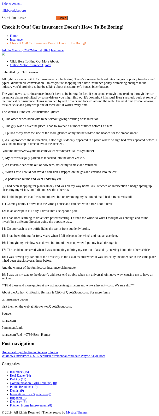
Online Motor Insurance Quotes (30, 65)
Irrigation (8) (18, 398)
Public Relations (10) (23, 386)
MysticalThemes (77, 412)
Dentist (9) (17, 390)
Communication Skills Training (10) (33, 383)
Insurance (57, 50)
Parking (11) (18, 379)
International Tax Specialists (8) (30, 394)
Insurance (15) (19, 372)
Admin (7, 50)
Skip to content (11, 3)
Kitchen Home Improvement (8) (31, 405)
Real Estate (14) (20, 375)
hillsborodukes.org (14, 10)
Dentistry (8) (18, 401)
